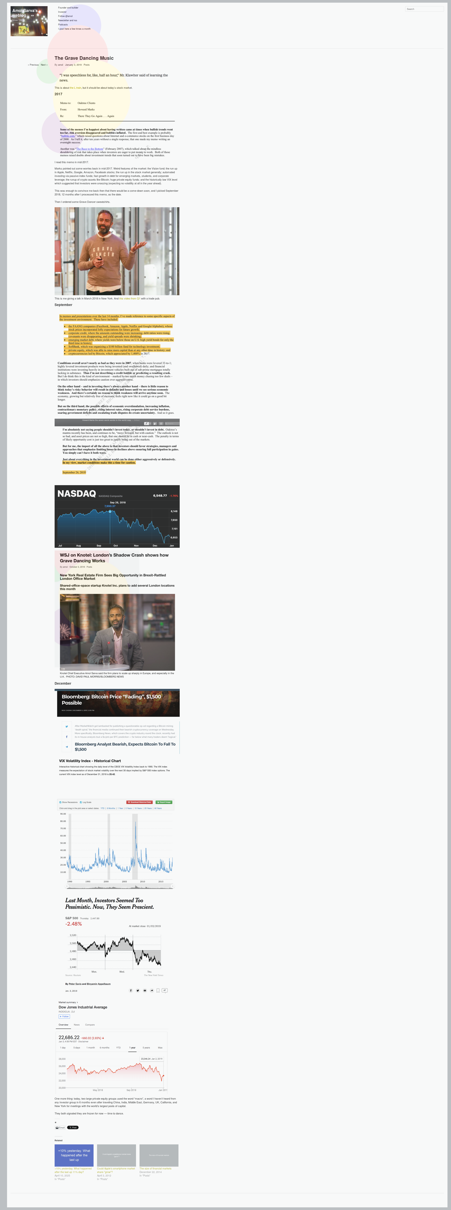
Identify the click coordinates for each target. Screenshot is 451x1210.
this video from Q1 (129, 298)
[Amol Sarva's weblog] (29, 24)
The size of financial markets (155, 1168)
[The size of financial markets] (159, 1155)
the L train (75, 87)
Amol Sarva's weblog (25, 12)
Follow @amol (65, 16)
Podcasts (63, 24)
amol (60, 64)
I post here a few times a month (74, 28)
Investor (62, 11)
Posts (87, 64)
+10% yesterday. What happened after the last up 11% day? (73, 1170)
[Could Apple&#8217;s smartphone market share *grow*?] (116, 1155)
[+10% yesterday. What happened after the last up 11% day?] (74, 1155)
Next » (44, 64)
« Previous (33, 64)
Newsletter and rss (67, 20)
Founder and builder (68, 7)
